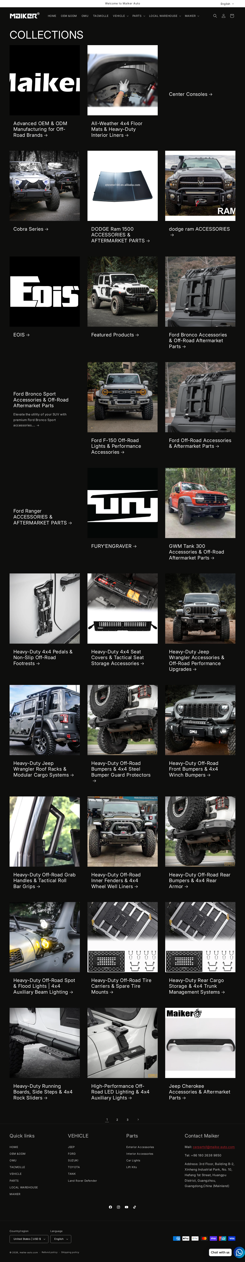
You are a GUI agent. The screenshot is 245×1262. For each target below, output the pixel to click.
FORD (72, 1153)
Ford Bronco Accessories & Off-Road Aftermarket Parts (198, 340)
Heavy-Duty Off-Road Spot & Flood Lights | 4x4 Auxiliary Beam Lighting (44, 986)
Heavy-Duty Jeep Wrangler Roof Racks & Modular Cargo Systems (41, 769)
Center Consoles (188, 94)
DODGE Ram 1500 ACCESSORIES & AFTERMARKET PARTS (118, 234)
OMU (13, 1160)
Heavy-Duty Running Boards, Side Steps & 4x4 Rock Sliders (43, 1091)
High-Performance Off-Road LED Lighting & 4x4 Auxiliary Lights (120, 1091)
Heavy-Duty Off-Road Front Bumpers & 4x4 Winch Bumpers (194, 769)
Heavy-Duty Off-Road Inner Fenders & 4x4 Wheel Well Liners (116, 880)
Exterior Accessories (140, 1147)
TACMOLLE (17, 1167)
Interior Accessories (139, 1153)
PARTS (14, 1180)
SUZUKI (73, 1160)
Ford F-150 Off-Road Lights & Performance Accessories (116, 446)
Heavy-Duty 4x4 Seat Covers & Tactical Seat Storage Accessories (117, 657)
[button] (120, 16)
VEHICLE (15, 1173)
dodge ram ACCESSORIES (199, 229)
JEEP (71, 1147)
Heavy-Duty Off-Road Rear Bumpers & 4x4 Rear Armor (200, 880)
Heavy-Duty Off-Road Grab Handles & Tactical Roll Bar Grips (44, 880)
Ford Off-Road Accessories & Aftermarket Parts (200, 443)
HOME (14, 1147)
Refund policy (49, 1252)
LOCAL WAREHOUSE (24, 1187)
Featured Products (112, 334)
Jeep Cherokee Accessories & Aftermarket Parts (199, 1091)
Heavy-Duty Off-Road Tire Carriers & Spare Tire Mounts (121, 986)
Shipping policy (70, 1252)
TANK (72, 1173)
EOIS (19, 334)
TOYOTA (74, 1167)
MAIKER (15, 1194)
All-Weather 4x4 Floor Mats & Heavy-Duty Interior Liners (117, 129)
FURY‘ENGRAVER (111, 546)
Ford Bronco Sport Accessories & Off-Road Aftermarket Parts (41, 399)
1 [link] (107, 1119)
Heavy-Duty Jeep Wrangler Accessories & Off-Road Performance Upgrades (196, 660)
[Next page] (138, 1119)
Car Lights (133, 1160)
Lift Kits (131, 1167)
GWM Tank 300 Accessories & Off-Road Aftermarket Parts (196, 551)
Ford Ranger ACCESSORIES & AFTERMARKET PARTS (40, 516)
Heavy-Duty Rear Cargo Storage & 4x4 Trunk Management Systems (196, 986)
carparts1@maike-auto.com (214, 1147)
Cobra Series (28, 229)
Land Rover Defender (82, 1180)
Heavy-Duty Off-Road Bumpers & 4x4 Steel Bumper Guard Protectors (121, 769)
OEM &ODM (18, 1153)
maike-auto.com (29, 1252)
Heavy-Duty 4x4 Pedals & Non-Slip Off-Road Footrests (43, 657)
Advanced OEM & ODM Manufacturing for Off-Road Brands (40, 129)
